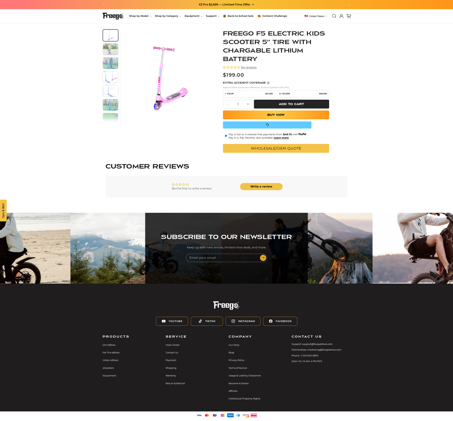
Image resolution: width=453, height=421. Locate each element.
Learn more (281, 137)
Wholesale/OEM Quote (276, 148)
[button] (140, 16)
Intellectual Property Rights (244, 398)
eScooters (108, 367)
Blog (231, 352)
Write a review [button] (261, 186)
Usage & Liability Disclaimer (245, 375)
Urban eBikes (110, 360)
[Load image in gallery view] (110, 35)
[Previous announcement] (104, 4)
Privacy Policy (236, 360)
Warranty (171, 375)
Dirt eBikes (109, 344)
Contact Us (172, 352)
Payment (171, 360)
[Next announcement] (349, 4)
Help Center (173, 344)
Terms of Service (238, 367)
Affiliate (233, 390)
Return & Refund (175, 383)
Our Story (234, 344)
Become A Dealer (239, 383)
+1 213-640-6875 (309, 355)
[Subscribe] (263, 258)
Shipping (171, 367)
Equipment (109, 375)
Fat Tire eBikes (111, 352)
